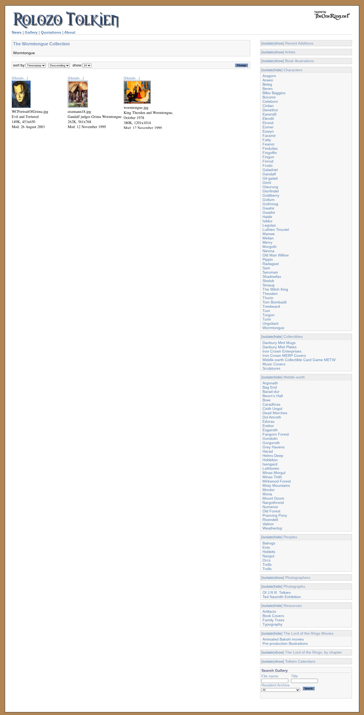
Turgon (268, 315)
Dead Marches (274, 413)
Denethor (270, 110)
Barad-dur (271, 391)
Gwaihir (268, 212)
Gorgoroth (271, 443)
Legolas (269, 225)
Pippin (267, 259)
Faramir (269, 135)
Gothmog (270, 204)
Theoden (270, 293)
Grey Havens (273, 447)
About (69, 32)
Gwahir (268, 208)
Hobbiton (270, 460)
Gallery (31, 32)
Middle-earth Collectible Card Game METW (298, 360)
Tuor (266, 311)
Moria (267, 494)
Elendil (268, 118)
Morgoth (269, 246)
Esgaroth (270, 430)
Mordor (268, 490)
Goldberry (270, 195)
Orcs (266, 560)
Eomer (268, 127)
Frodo (267, 165)
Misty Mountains (276, 485)
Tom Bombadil (274, 302)
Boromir (269, 97)
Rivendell (270, 520)
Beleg (267, 84)
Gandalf (269, 174)
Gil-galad (270, 178)
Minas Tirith (272, 477)
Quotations (51, 32)
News (17, 32)
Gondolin (270, 438)
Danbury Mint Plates (279, 347)
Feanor (268, 144)
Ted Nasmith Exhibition (281, 597)
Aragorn (269, 76)
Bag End (269, 387)
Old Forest (271, 511)
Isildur (267, 221)
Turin (266, 319)
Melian (268, 238)
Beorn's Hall (272, 396)
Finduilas (270, 148)
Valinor (268, 524)
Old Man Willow (275, 255)
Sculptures (271, 368)
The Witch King (275, 289)
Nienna (268, 251)
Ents (266, 547)
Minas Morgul (273, 473)
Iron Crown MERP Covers (284, 355)
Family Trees (273, 620)
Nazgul (268, 556)
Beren (267, 88)
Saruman (270, 272)
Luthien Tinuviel (275, 229)
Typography (272, 624)
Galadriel (270, 170)
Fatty (266, 140)
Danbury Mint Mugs (279, 343)
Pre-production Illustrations (285, 643)
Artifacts (269, 611)
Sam (266, 268)
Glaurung (270, 187)
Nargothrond (273, 502)
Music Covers (273, 364)
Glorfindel (270, 191)
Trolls (267, 564)
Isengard (269, 464)
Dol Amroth (271, 417)
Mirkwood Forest (276, 481)
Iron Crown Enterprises (281, 351)
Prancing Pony (274, 515)
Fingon (268, 157)
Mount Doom (273, 498)
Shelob (268, 281)
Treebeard (271, 306)
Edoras (268, 421)
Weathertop (272, 528)
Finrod (267, 161)
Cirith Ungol (272, 408)
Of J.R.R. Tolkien (276, 592)
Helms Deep (272, 455)
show (278, 43)
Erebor (268, 426)
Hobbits (268, 552)
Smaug (268, 285)
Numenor (270, 507)
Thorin (267, 298)
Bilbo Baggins (273, 93)
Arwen (267, 80)
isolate (267, 43)
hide (277, 70)
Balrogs (268, 543)
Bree (266, 400)
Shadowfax (271, 276)
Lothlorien (270, 468)
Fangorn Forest (275, 434)
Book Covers (273, 616)
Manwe (268, 234)
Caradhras (271, 404)
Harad (267, 451)
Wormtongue (273, 328)
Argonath (270, 383)
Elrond (267, 123)
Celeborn (270, 101)
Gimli (266, 182)
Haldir (267, 217)
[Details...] (20, 78)
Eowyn (268, 131)
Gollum (268, 199)
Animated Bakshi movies (283, 639)
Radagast (270, 264)
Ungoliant (270, 323)
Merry (267, 242)
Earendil (269, 114)
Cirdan (268, 106)
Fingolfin (269, 153)
